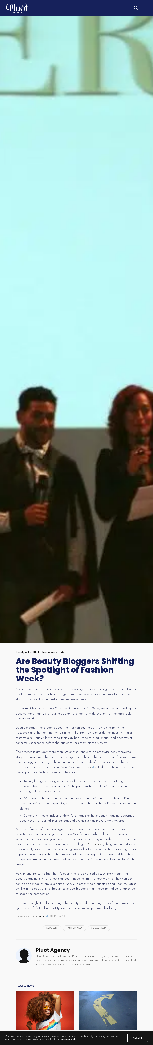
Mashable (94, 844)
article (88, 767)
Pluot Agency (53, 950)
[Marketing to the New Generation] (45, 1010)
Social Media (98, 928)
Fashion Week (74, 928)
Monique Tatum (37, 916)
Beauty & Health (26, 652)
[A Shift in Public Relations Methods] (108, 1010)
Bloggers (52, 928)
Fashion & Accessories (51, 652)
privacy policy (69, 1039)
